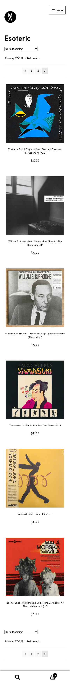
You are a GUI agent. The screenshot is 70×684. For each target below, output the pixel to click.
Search (17, 677)
